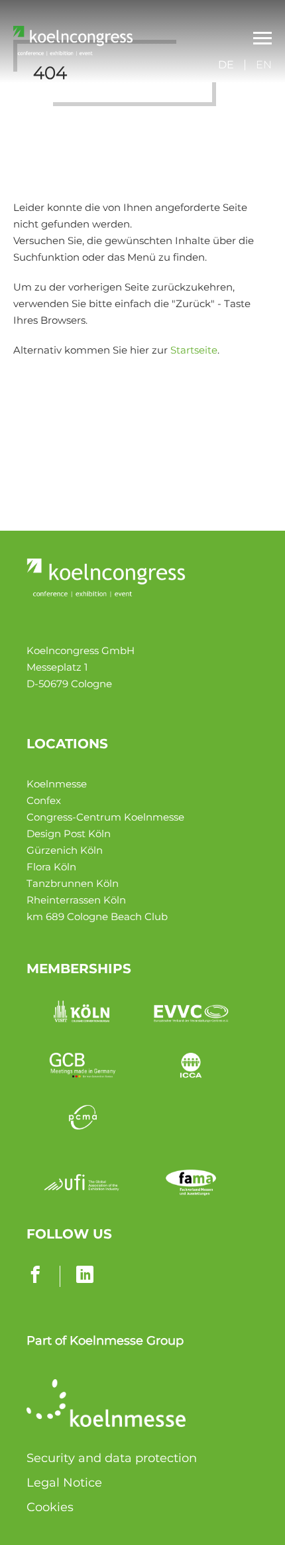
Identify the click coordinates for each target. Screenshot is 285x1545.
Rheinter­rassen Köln (76, 900)
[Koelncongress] (73, 52)
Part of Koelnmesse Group (105, 1340)
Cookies (50, 1507)
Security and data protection (112, 1458)
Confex (44, 800)
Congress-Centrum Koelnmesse (105, 817)
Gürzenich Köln (65, 850)
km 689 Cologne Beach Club (97, 916)
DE (226, 64)
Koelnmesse (57, 783)
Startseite (193, 350)
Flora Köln (51, 866)
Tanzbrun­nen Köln (73, 883)
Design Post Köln (69, 833)
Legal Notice (64, 1482)
